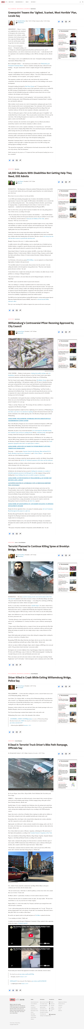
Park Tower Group (29, 86)
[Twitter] (49, 1002)
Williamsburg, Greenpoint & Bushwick (19, 8)
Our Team (60, 1007)
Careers (59, 1008)
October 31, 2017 (23, 976)
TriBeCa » (60, 769)
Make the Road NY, (44, 451)
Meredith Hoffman (21, 21)
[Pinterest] (49, 1005)
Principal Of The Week (44, 1012)
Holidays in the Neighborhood (45, 1015)
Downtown (11, 169)
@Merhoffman (21, 22)
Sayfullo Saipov (35, 605)
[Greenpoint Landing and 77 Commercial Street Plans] (40, 36)
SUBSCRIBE (53, 1014)
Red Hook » (60, 206)
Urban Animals (33, 1017)
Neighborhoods (19, 2)
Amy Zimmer (20, 181)
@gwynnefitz (20, 333)
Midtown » (60, 776)
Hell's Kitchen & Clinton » (63, 200)
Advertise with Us (61, 1003)
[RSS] (49, 1010)
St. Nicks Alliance (37, 453)
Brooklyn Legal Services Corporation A (21, 453)
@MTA (23, 721)
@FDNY (20, 719)
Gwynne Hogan (20, 331)
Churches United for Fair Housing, (31, 451)
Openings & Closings (43, 1010)
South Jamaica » (61, 33)
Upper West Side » (62, 703)
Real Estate (33, 8)
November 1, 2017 (27, 725)
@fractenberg (20, 556)
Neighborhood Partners (62, 1002)
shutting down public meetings (38, 373)
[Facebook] (49, 1003)
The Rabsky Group (41, 380)
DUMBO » (60, 193)
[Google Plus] (49, 1007)
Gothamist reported (22, 923)
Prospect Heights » (62, 53)
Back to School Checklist (44, 1002)
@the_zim (20, 183)
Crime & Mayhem (21, 542)
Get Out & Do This (43, 1008)
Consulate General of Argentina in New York (41, 833)
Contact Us (60, 1005)
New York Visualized (43, 1005)
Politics (32, 1012)
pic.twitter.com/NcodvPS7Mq (27, 974)
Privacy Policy (17, 1022)
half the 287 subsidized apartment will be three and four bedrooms (37, 460)
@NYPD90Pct (13, 719)
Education (17, 169)
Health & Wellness (34, 1008)
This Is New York (43, 1014)
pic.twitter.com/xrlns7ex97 (16, 723)
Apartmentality (42, 1007)
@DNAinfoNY (13, 981)
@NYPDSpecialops (27, 719)
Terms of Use (12, 1022)
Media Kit (60, 1010)
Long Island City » (62, 47)
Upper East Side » (62, 712)
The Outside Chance (43, 1003)
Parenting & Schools (34, 1010)
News (27, 2)
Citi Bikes (37, 915)
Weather (32, 1019)
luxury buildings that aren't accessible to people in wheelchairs (30, 475)
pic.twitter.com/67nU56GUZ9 (39, 981)
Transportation (33, 1015)
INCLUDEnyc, (30, 260)
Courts (16, 542)
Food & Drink (33, 1007)
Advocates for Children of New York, (35, 218)
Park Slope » (61, 40)
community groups (41, 432)
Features (33, 2)
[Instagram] (49, 1008)
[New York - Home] (4, 2)
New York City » (61, 213)
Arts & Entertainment (34, 1002)
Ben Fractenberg (20, 554)
